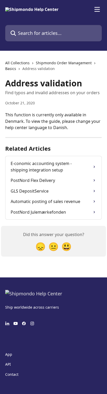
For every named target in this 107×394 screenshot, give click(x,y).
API (8, 364)
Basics (10, 68)
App (8, 354)
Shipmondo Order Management (64, 62)
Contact (11, 374)
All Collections (17, 62)
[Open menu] (97, 9)
